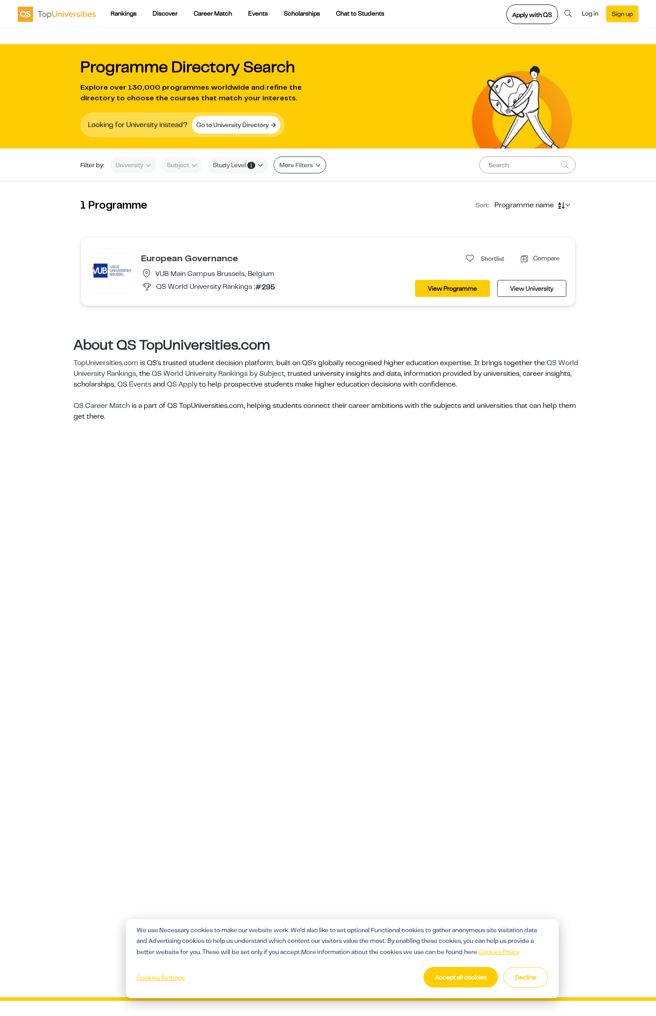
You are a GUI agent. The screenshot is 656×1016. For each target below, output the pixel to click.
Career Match (213, 13)
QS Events (134, 384)
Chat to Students (360, 13)
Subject (179, 165)
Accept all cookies (460, 977)
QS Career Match (102, 405)
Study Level (233, 165)
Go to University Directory (233, 125)
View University (531, 288)
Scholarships (302, 13)
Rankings (124, 13)
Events (258, 13)
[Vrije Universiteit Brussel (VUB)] (111, 270)
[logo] (57, 13)
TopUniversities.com (106, 362)
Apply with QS (532, 15)
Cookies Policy (498, 952)
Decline (525, 977)
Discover (165, 13)
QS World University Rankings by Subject (218, 373)
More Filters (296, 165)
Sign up (622, 14)
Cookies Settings (161, 978)
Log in (590, 13)
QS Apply (182, 384)
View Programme (452, 288)
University (130, 165)
